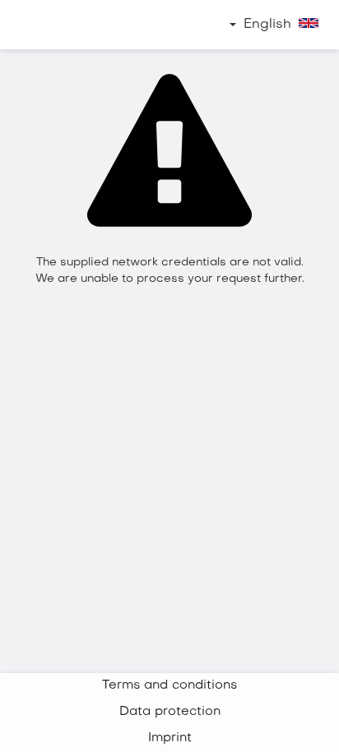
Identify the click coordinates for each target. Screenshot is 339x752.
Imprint (170, 738)
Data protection (170, 712)
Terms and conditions (169, 686)
